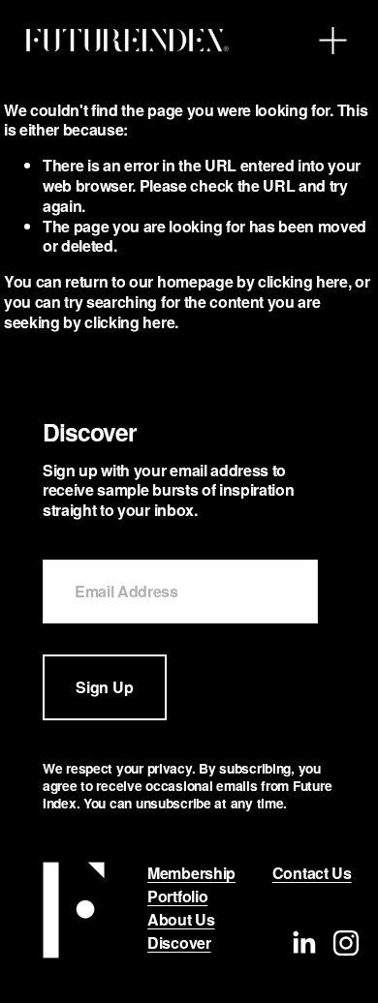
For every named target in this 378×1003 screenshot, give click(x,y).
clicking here (303, 281)
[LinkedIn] (303, 943)
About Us (180, 920)
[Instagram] (346, 943)
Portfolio (177, 897)
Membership (191, 874)
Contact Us (312, 874)
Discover (178, 943)
